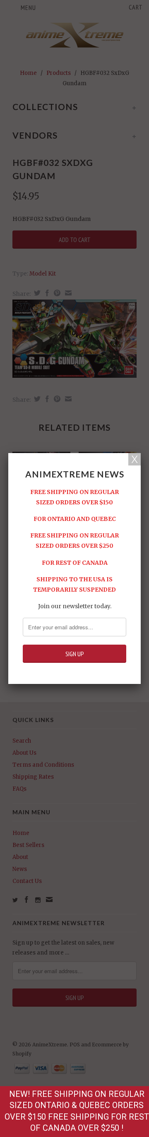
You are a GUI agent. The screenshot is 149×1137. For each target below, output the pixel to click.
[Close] (134, 459)
